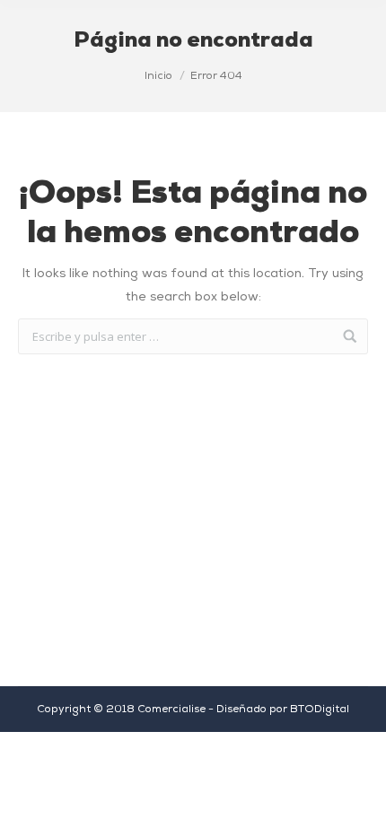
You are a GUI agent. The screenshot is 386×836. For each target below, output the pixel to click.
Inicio (158, 76)
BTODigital (319, 709)
